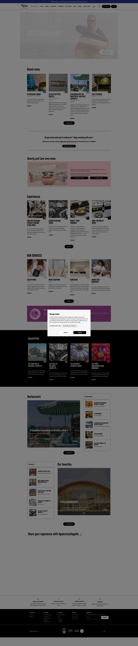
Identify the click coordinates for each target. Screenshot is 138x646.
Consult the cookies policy (55, 325)
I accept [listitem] (80, 332)
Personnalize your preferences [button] (69, 325)
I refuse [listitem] (65, 332)
